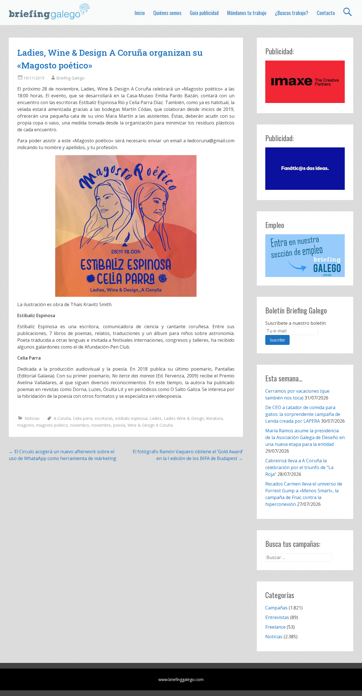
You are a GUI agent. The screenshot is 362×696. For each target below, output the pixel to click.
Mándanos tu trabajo (246, 12)
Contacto (326, 12)
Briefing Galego (70, 78)
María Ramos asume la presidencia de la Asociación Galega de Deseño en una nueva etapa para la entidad (305, 437)
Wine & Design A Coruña (150, 425)
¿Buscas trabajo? (291, 12)
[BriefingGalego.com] (49, 11)
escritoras (104, 418)
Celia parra (82, 418)
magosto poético (52, 425)
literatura (214, 418)
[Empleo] (305, 255)
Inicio (140, 12)
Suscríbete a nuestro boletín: (295, 323)
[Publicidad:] (305, 101)
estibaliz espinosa (131, 418)
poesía (119, 425)
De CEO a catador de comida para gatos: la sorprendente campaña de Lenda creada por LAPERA (302, 414)
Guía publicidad (204, 12)
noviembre (101, 425)
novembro (79, 425)
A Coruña (62, 418)
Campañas (276, 608)
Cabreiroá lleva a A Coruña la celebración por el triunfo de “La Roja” (299, 467)
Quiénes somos (167, 12)
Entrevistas (277, 617)
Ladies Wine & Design (184, 418)
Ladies (155, 418)
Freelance (275, 627)
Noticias (32, 418)
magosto (25, 425)
